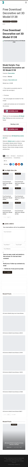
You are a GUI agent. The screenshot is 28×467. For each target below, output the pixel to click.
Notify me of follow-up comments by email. (14, 264)
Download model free (8, 157)
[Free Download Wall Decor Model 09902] (8, 191)
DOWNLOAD (13, 111)
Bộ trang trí (13, 155)
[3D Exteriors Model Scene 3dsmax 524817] (14, 402)
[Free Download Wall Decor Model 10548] (8, 176)
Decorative (11, 73)
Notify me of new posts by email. (14, 269)
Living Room (14, 424)
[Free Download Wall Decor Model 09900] (8, 205)
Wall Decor (5, 173)
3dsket (7, 155)
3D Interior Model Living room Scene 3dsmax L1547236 (14, 443)
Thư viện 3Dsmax (17, 157)
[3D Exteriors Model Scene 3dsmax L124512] (14, 363)
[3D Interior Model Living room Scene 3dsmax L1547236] (14, 304)
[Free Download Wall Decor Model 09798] (20, 205)
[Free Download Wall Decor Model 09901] (20, 191)
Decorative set (6, 21)
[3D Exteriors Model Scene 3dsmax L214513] (14, 343)
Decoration (14, 21)
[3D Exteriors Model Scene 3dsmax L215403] (14, 382)
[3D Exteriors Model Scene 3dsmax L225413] (14, 324)
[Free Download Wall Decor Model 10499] (20, 176)
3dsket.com (17, 464)
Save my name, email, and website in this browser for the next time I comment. (13, 256)
